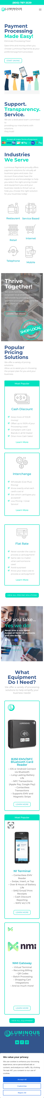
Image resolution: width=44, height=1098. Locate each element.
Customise (22, 1086)
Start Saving (13, 60)
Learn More (22, 442)
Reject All (22, 1093)
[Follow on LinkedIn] (17, 1042)
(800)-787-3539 (22, 2)
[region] (22, 1075)
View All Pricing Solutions (22, 595)
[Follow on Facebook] (22, 1042)
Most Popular (22, 383)
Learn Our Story (16, 314)
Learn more (22, 804)
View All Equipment (22, 1020)
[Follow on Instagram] (27, 1042)
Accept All (22, 1079)
